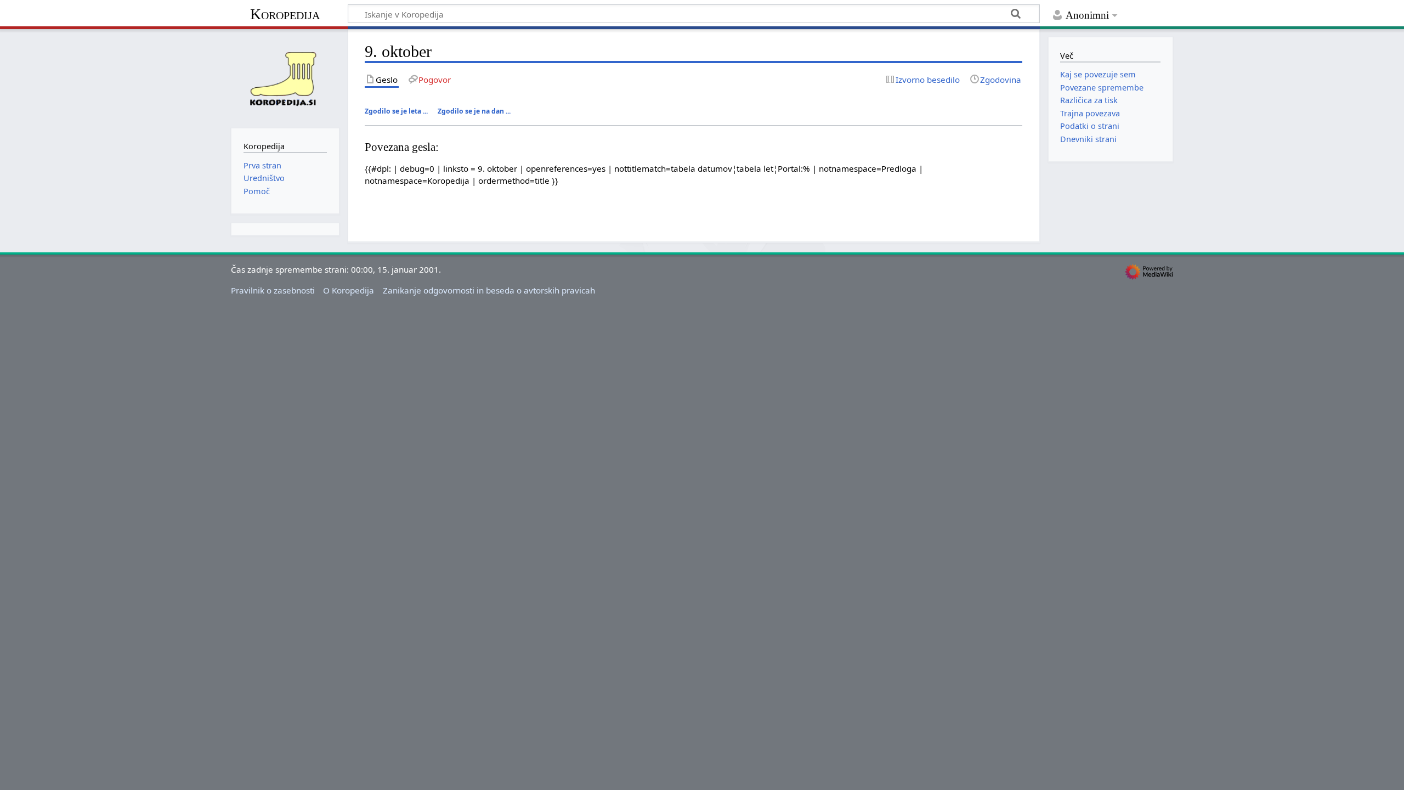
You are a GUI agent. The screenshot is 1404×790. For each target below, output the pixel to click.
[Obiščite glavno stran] (285, 77)
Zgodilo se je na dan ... (474, 111)
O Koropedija (348, 290)
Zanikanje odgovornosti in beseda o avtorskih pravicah (489, 290)
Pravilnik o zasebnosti (273, 290)
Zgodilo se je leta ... (396, 111)
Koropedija (285, 13)
